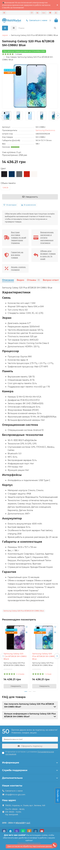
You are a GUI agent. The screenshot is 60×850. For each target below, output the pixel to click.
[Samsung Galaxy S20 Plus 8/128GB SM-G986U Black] (16, 637)
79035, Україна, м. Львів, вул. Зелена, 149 (25, 805)
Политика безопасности (28, 843)
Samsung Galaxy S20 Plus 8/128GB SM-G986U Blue (43, 656)
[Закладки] (32, 12)
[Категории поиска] (14, 28)
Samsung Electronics (45, 130)
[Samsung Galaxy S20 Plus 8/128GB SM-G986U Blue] (44, 637)
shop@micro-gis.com (15, 794)
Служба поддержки (14, 770)
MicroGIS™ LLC (22, 823)
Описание (8, 280)
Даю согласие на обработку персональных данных (29, 846)
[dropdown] (4, 12)
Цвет (3, 168)
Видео (20, 280)
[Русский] (50, 12)
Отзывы (33, 280)
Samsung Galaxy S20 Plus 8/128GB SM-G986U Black (15, 656)
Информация (10, 762)
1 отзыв (18, 54)
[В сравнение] (26, 632)
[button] (2, 116)
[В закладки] (26, 627)
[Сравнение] (37, 12)
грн (43, 13)
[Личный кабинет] (56, 12)
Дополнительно (12, 777)
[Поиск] (55, 28)
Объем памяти (8, 183)
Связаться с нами (38, 20)
